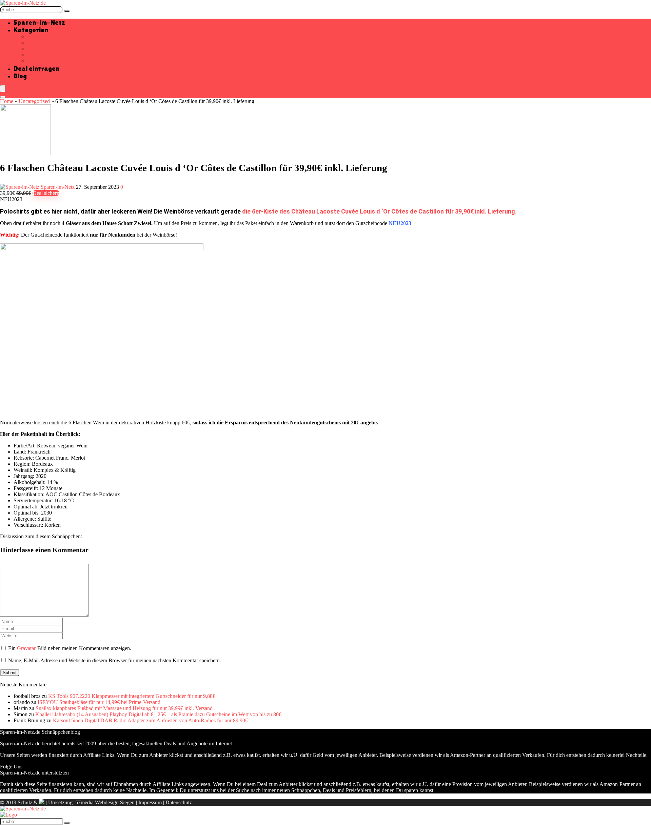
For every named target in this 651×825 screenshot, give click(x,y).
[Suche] (67, 11)
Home (6, 101)
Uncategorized (34, 101)
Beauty (34, 42)
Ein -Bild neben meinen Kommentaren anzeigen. (69, 648)
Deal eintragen (36, 68)
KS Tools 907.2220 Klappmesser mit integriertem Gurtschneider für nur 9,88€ (131, 696)
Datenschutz (178, 802)
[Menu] (2, 88)
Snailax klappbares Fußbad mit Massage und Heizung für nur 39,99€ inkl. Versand (124, 708)
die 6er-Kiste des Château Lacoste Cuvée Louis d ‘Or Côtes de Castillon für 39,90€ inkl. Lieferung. (379, 211)
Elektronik (38, 49)
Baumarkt (37, 36)
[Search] (2, 97)
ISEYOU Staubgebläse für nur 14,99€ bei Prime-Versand (99, 702)
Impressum (150, 802)
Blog (20, 76)
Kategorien (31, 30)
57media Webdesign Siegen (105, 802)
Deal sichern (46, 193)
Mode (33, 55)
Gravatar (26, 648)
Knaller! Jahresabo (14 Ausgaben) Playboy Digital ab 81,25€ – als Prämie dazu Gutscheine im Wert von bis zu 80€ (158, 714)
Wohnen (36, 61)
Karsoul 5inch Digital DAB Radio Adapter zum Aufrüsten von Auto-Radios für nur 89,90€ (150, 720)
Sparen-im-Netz (39, 22)
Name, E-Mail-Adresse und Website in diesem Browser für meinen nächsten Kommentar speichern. (114, 660)
